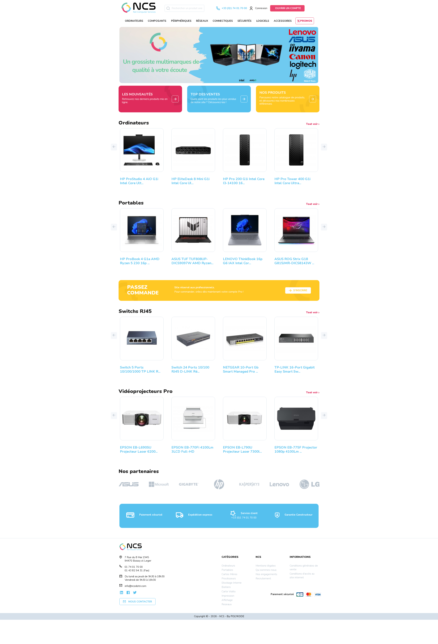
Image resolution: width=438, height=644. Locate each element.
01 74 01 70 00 (134, 567)
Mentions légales (266, 565)
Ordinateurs (228, 565)
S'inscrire (300, 290)
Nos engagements (266, 574)
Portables (227, 570)
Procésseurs (229, 578)
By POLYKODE (235, 616)
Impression (228, 595)
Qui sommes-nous (266, 570)
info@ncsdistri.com (135, 586)
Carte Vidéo (229, 591)
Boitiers (226, 587)
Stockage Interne (232, 582)
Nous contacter (140, 601)
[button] (114, 147)
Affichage (227, 600)
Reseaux (227, 604)
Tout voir (312, 124)
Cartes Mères (229, 574)
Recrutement (263, 578)
